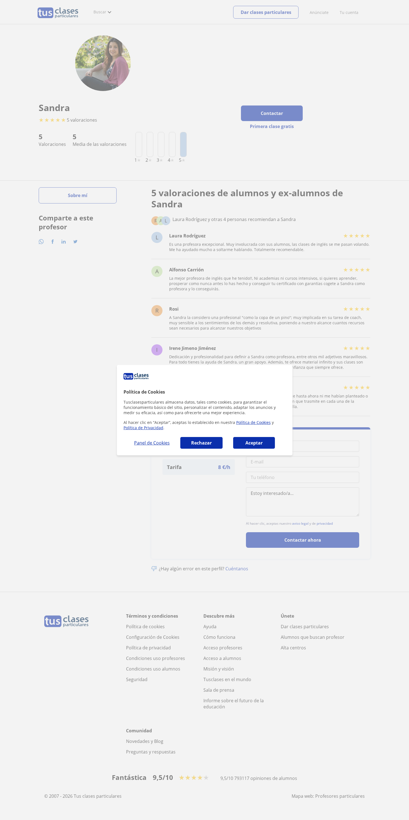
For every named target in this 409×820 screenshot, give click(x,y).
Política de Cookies (253, 422)
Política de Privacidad (143, 427)
